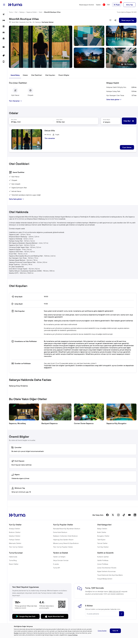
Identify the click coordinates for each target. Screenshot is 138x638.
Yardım (98, 5)
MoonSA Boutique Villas (52, 12)
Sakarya (21, 12)
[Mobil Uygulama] (3, 61)
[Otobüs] (3, 26)
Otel (16, 12)
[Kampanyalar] (3, 55)
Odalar (25, 75)
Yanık (40, 12)
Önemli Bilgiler (63, 75)
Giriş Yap (129, 5)
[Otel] (3, 20)
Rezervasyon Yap (127, 20)
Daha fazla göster (15, 199)
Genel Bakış (15, 75)
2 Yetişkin (106, 122)
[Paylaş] (115, 20)
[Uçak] (3, 14)
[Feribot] (3, 38)
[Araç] (3, 32)
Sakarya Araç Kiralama (18, 386)
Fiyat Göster (127, 147)
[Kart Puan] (3, 47)
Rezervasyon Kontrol (86, 5)
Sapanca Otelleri (31, 12)
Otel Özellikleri (36, 75)
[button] (72, 47)
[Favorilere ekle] (110, 20)
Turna (11, 12)
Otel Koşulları (50, 75)
